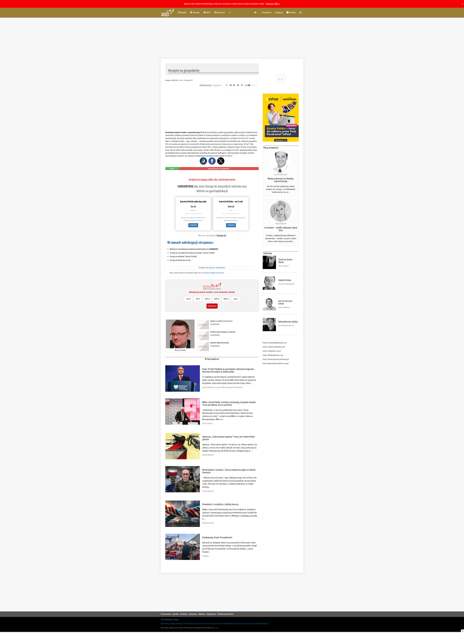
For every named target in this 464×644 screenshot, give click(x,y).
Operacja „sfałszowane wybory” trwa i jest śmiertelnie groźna (228, 438)
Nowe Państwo (176, 623)
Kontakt (175, 614)
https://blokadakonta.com (273, 355)
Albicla (235, 623)
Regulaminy (211, 614)
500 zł (226, 299)
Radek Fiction (284, 280)
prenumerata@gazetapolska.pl (214, 273)
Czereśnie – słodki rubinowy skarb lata (280, 229)
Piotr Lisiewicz (207, 423)
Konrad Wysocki (208, 491)
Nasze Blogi (193, 623)
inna (235, 299)
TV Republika (226, 623)
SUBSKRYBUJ (185, 186)
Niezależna (165, 623)
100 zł (207, 299)
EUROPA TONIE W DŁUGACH (219, 343)
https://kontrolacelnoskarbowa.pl (276, 359)
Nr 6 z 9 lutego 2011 (186, 80)
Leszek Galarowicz (280, 174)
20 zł (188, 299)
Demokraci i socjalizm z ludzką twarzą (220, 504)
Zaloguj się (279, 12)
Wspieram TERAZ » (273, 4)
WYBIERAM (193, 225)
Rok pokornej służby (288, 321)
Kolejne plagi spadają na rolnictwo (222, 332)
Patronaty (193, 614)
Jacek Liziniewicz (208, 387)
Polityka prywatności (226, 614)
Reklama (201, 614)
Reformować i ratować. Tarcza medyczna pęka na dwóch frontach (229, 471)
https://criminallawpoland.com (275, 342)
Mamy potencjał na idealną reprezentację (281, 180)
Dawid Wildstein (208, 455)
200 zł (216, 299)
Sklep (254, 623)
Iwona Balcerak (280, 223)
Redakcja (205, 556)
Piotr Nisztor (238, 387)
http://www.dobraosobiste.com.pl (276, 363)
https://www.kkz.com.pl (272, 351)
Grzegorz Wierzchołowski (224, 387)
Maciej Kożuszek (208, 523)
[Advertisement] (232, 38)
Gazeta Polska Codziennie (210, 623)
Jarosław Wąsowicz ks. (286, 325)
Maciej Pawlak (180, 350)
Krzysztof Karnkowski (286, 284)
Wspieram (212, 306)
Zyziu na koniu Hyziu (285, 261)
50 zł (198, 299)
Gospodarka (215, 324)
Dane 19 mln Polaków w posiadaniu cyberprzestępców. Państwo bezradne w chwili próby (228, 370)
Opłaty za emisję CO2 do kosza (221, 321)
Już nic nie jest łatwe (285, 302)
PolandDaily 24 (263, 623)
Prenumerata (266, 12)
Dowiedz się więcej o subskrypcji (212, 267)
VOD (185, 623)
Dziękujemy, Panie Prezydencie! (217, 537)
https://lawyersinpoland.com (274, 347)
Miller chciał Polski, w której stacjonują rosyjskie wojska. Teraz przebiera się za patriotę (229, 403)
